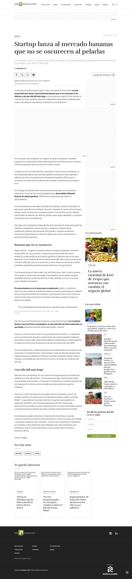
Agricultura (78, 4)
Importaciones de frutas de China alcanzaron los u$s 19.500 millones (79, 502)
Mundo (97, 4)
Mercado (17, 36)
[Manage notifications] (127, 572)
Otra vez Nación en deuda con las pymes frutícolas (110, 401)
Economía (88, 4)
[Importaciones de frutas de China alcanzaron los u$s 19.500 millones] (79, 480)
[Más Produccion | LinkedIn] (116, 5)
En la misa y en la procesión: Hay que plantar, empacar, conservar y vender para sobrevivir (101, 328)
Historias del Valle (92, 322)
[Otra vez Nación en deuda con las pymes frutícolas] (93, 398)
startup (37, 453)
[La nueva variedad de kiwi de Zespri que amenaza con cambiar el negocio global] (101, 250)
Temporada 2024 (74, 491)
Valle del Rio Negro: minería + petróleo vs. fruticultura (110, 385)
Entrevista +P (107, 354)
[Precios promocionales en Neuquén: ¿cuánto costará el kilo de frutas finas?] (52, 480)
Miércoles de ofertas (49, 491)
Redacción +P (21, 68)
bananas (28, 453)
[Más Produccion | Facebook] (113, 5)
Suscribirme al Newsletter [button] (101, 436)
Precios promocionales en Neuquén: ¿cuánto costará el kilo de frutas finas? (52, 503)
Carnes (55, 4)
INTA (105, 334)
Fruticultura (45, 4)
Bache (105, 392)
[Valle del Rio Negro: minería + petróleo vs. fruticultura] (93, 383)
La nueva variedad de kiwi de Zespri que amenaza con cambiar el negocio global (101, 281)
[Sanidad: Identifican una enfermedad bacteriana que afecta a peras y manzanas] (93, 340)
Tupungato (20, 491)
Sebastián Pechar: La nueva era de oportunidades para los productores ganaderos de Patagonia (110, 366)
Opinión (106, 377)
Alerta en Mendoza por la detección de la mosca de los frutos (25, 502)
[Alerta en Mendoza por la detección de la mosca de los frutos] (26, 480)
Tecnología (92, 265)
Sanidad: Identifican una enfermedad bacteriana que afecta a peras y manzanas (110, 344)
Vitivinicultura (66, 4)
